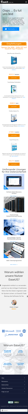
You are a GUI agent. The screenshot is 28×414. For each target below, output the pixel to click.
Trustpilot (3, 396)
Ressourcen (4, 381)
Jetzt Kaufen (14, 77)
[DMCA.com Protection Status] (17, 402)
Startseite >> (12, 29)
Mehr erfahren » (21, 126)
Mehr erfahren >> (14, 196)
